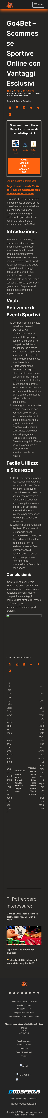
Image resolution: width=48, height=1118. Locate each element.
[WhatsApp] (10, 114)
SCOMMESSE (24, 1033)
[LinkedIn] (24, 107)
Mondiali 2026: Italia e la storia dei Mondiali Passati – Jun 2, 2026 (22, 916)
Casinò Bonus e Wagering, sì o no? (24, 1001)
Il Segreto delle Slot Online (24, 1013)
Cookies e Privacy (24, 1045)
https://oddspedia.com (24, 1103)
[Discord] (34, 993)
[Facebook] (10, 107)
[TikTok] (18, 993)
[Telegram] (38, 107)
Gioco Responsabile (24, 1041)
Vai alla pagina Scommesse (21, 180)
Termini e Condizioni (24, 1052)
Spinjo (25, 150)
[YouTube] (22, 993)
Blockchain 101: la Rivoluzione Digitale (24, 1016)
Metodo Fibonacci (24, 1009)
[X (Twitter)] (16, 107)
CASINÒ (24, 1028)
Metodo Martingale (24, 1005)
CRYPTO (24, 1031)
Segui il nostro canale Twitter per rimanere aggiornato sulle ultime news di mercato (24, 190)
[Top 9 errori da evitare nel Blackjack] (24, 935)
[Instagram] (14, 993)
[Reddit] (30, 107)
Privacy (24, 1056)
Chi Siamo (24, 1048)
